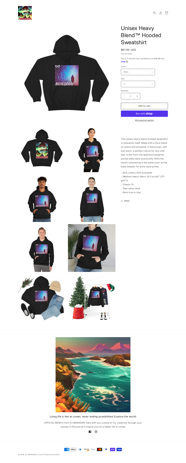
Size (123, 79)
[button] (155, 13)
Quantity (124, 91)
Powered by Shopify (51, 454)
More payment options (144, 120)
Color (123, 66)
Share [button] (127, 201)
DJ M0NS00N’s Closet (34, 454)
